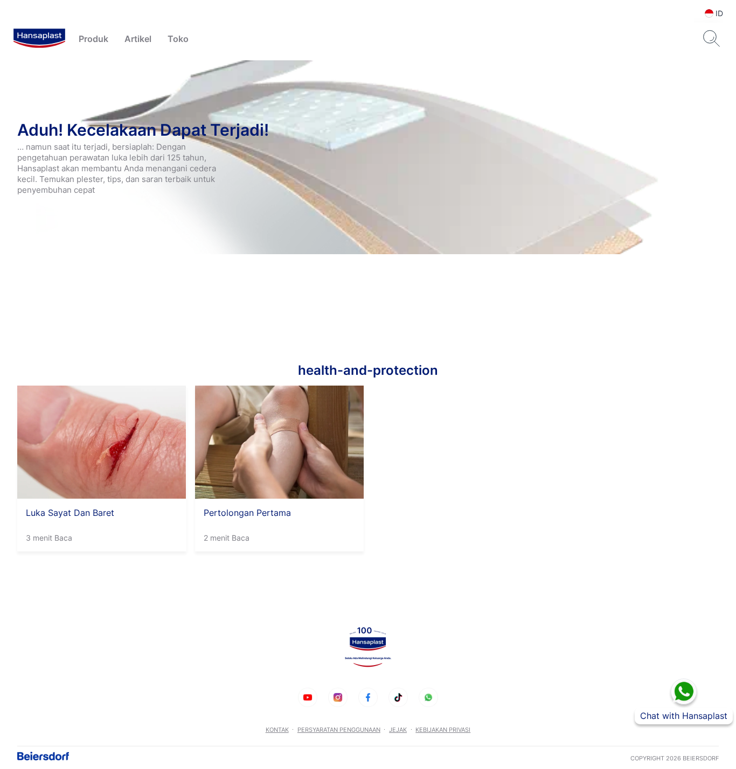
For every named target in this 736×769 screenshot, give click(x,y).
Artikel (137, 38)
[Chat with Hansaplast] (683, 691)
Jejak (398, 729)
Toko (178, 38)
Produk (93, 38)
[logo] (39, 39)
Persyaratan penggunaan (338, 729)
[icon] (307, 697)
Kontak (277, 729)
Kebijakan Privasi (442, 729)
